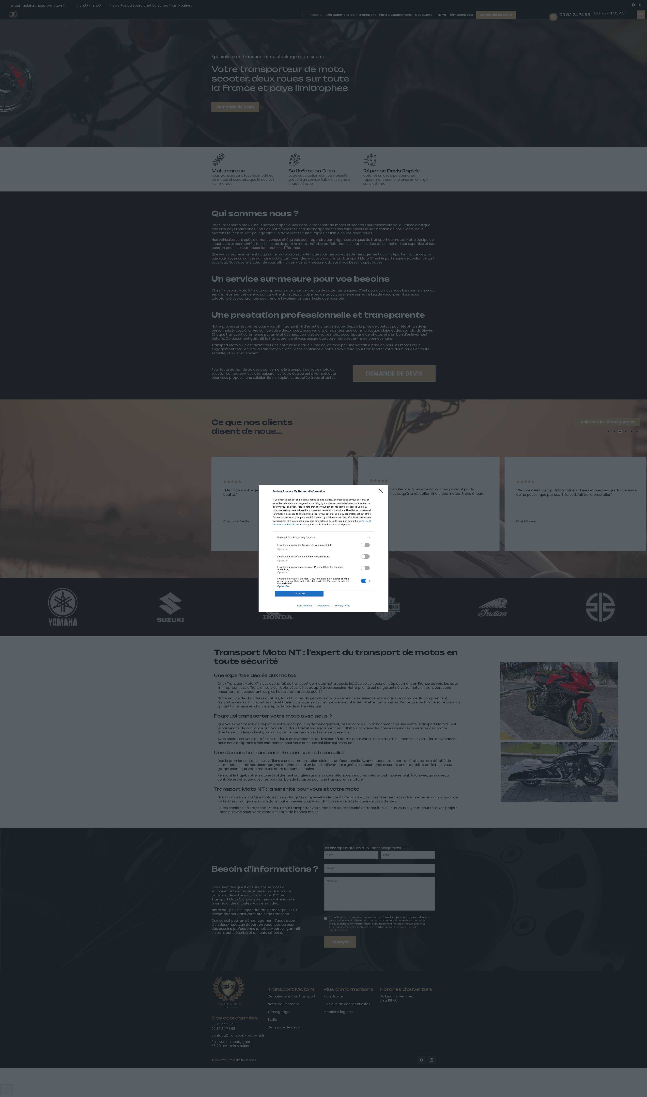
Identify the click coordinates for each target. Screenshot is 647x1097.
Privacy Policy (342, 605)
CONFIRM (299, 593)
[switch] (365, 545)
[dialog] (323, 548)
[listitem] (323, 537)
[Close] (382, 492)
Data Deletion (304, 605)
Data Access (323, 605)
